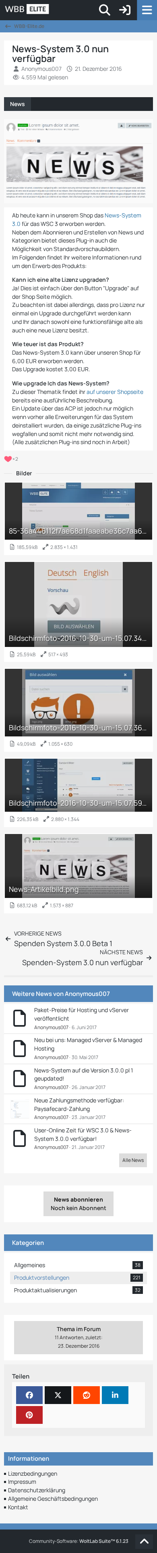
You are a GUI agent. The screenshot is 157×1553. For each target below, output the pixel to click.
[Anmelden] (125, 10)
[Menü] (147, 10)
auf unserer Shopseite (115, 392)
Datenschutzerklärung (36, 1490)
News (17, 104)
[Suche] (105, 10)
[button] (115, 1395)
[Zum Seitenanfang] (144, 1541)
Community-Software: (78, 1541)
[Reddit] (86, 1395)
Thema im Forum (79, 1333)
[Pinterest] (29, 1415)
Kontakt (18, 1507)
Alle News (133, 1160)
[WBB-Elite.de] (54, 10)
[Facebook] (29, 1395)
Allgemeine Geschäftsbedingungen (53, 1498)
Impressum (22, 1481)
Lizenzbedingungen (32, 1473)
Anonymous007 (87, 993)
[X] (58, 1395)
